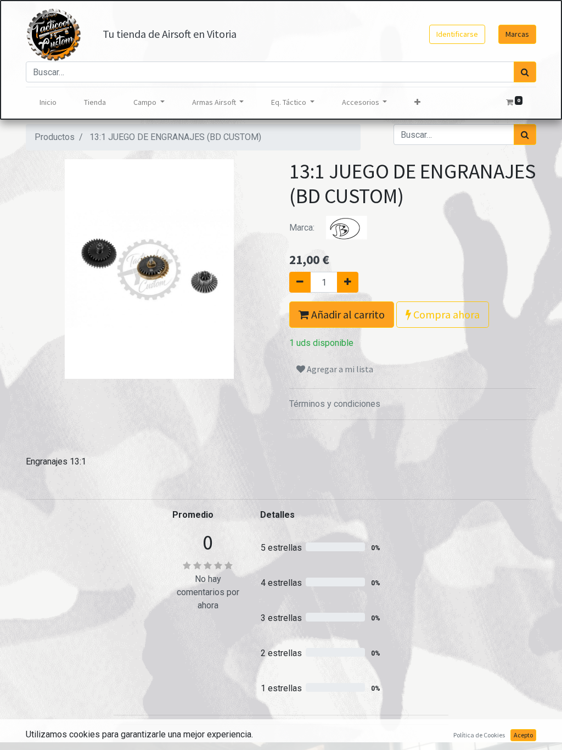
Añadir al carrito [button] (347, 314)
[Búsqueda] (525, 71)
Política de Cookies (479, 735)
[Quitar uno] (300, 282)
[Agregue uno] (347, 282)
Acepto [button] (523, 735)
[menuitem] (48, 102)
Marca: (303, 227)
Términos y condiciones (334, 404)
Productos (55, 137)
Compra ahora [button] (445, 314)
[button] (417, 102)
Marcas (517, 34)
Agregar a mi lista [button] (339, 368)
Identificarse (457, 34)
